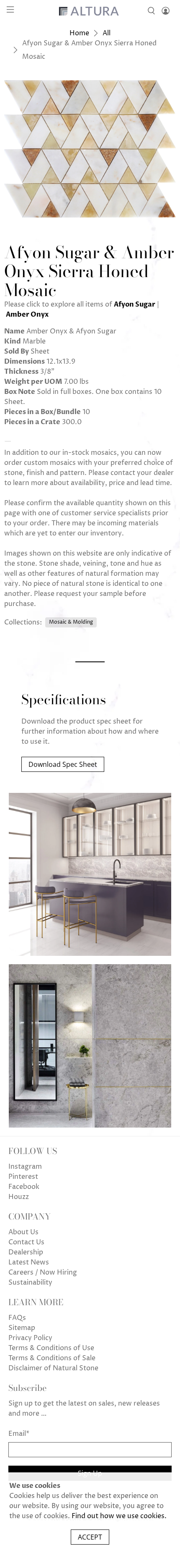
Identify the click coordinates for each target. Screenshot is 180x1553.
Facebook (23, 1186)
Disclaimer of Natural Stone (53, 1368)
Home (79, 33)
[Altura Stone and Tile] (90, 11)
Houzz (18, 1196)
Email (18, 1433)
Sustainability (30, 1282)
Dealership (25, 1252)
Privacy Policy (30, 1338)
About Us (23, 1232)
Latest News (28, 1262)
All (107, 33)
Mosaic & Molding (71, 622)
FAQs (17, 1317)
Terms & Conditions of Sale (51, 1358)
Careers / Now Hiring (42, 1272)
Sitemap (21, 1328)
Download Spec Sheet (62, 764)
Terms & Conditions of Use (51, 1348)
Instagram (25, 1166)
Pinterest (23, 1176)
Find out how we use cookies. (119, 1516)
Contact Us (26, 1242)
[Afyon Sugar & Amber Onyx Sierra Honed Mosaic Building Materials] (90, 149)
